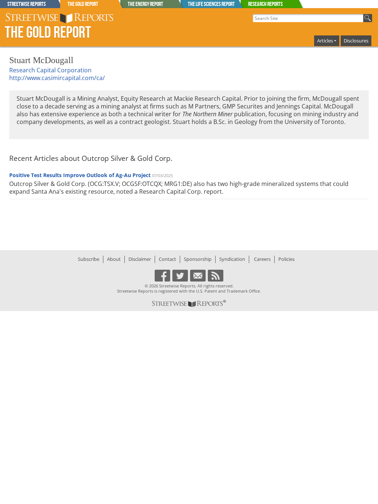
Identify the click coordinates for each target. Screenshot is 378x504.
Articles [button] (325, 40)
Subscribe (88, 259)
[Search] (367, 18)
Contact (167, 259)
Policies (286, 259)
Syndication (232, 259)
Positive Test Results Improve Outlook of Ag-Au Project (80, 175)
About (114, 259)
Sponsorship (198, 259)
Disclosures (356, 40)
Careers (262, 259)
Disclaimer (139, 259)
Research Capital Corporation (50, 70)
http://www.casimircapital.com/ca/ (57, 78)
